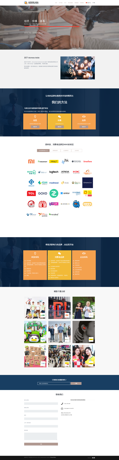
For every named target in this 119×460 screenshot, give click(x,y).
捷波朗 (81, 358)
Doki (81, 310)
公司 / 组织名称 (27, 423)
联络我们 (82, 2)
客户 (65, 2)
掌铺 (32, 334)
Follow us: (90, 458)
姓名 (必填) (26, 400)
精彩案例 (76, 2)
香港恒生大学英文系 (57, 334)
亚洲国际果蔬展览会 (57, 358)
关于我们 (61, 2)
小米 (57, 310)
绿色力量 (33, 310)
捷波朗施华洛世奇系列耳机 (81, 334)
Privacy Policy (53, 457)
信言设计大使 (32, 358)
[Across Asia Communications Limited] (31, 2)
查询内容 (26, 430)
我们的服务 (70, 2)
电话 (25, 415)
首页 (56, 2)
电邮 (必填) (26, 407)
